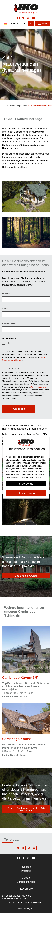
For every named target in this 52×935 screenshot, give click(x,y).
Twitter (29, 848)
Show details (26, 483)
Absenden (19, 408)
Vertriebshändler (26, 882)
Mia (32, 908)
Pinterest (34, 848)
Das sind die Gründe (26, 575)
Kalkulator (26, 867)
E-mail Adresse (8, 323)
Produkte (26, 871)
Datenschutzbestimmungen (17, 896)
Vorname (6, 293)
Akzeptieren (14, 368)
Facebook (18, 848)
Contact (26, 878)
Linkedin (23, 848)
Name (4, 308)
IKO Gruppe (26, 889)
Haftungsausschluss (14, 898)
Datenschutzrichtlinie (39, 387)
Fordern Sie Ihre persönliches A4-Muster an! (26, 809)
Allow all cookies (26, 493)
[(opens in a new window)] (18, 17)
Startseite (11, 106)
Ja (9, 343)
